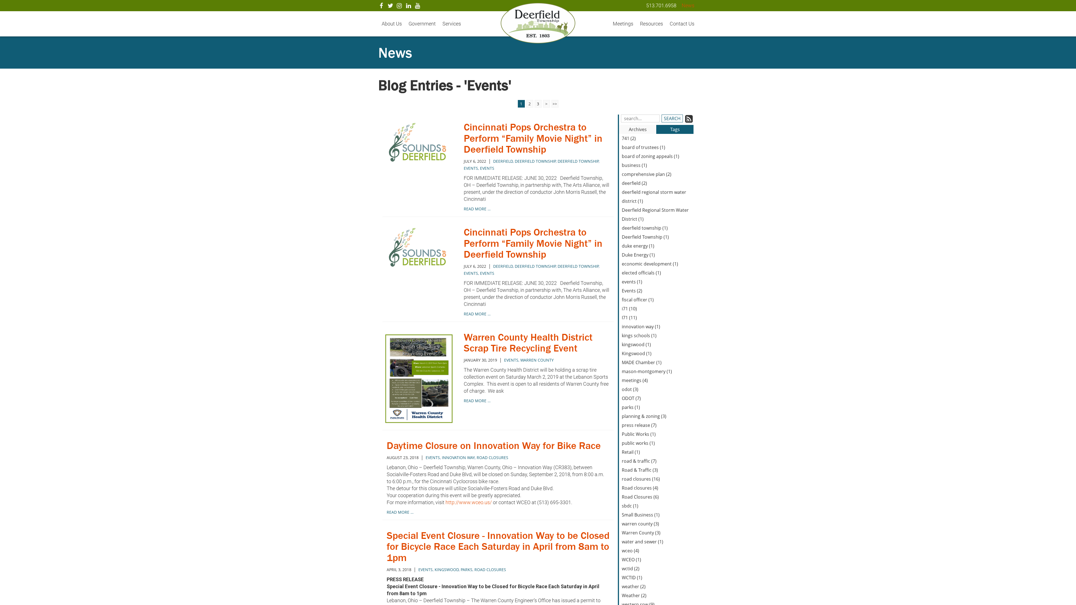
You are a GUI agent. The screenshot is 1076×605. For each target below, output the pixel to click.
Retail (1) (631, 452)
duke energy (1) (638, 246)
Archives (638, 129)
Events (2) (632, 291)
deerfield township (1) (645, 228)
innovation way (458, 457)
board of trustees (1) (643, 147)
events (487, 168)
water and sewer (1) (642, 542)
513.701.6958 (661, 5)
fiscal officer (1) (638, 300)
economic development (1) (650, 264)
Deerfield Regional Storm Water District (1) (655, 214)
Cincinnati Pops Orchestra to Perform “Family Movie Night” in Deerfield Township (533, 138)
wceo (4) (630, 551)
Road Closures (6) (640, 497)
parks (466, 569)
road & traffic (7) (639, 461)
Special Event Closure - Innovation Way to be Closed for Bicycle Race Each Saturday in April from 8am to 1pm (498, 546)
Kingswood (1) (636, 353)
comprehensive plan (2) (646, 174)
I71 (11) (629, 318)
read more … (477, 208)
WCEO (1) (631, 560)
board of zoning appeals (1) (650, 156)
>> (555, 103)
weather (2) (634, 586)
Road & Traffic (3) (640, 470)
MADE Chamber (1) (642, 362)
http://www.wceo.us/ (469, 502)
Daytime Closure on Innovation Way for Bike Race (494, 445)
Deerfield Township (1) (645, 237)
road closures (492, 457)
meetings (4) (635, 380)
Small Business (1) (641, 515)
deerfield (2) (634, 183)
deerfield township (578, 161)
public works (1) (638, 443)
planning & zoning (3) (644, 416)
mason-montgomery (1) (647, 371)
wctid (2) (630, 569)
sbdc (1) (630, 506)
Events (471, 168)
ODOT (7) (631, 398)
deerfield (503, 161)
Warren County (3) (641, 533)
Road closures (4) (640, 488)
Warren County (537, 360)
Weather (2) (634, 595)
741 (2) (629, 138)
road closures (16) (641, 479)
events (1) (632, 282)
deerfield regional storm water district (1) (654, 196)
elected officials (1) (641, 273)
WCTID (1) (632, 577)
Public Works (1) (639, 434)
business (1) (634, 165)
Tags (675, 129)
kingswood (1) (636, 344)
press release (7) (639, 425)
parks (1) (631, 407)
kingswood (447, 569)
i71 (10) (629, 309)
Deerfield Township (535, 161)
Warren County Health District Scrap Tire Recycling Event (528, 342)
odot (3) (630, 389)
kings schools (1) (639, 335)
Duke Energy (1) (638, 255)
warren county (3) (640, 524)
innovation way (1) (641, 327)
